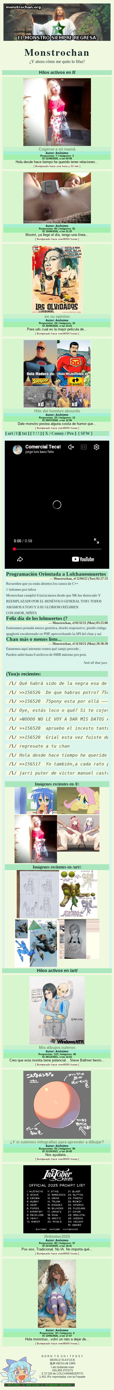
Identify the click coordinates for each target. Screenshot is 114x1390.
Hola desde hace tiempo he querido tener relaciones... (57, 157)
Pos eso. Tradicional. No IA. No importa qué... (57, 1244)
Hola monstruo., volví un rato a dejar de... (57, 1337)
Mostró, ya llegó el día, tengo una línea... (57, 232)
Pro (70, 433)
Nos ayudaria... (57, 1150)
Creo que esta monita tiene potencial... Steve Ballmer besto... (57, 1055)
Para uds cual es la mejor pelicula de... (57, 324)
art (10, 433)
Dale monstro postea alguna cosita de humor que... (57, 419)
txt (24, 433)
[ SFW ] (85, 433)
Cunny (57, 433)
